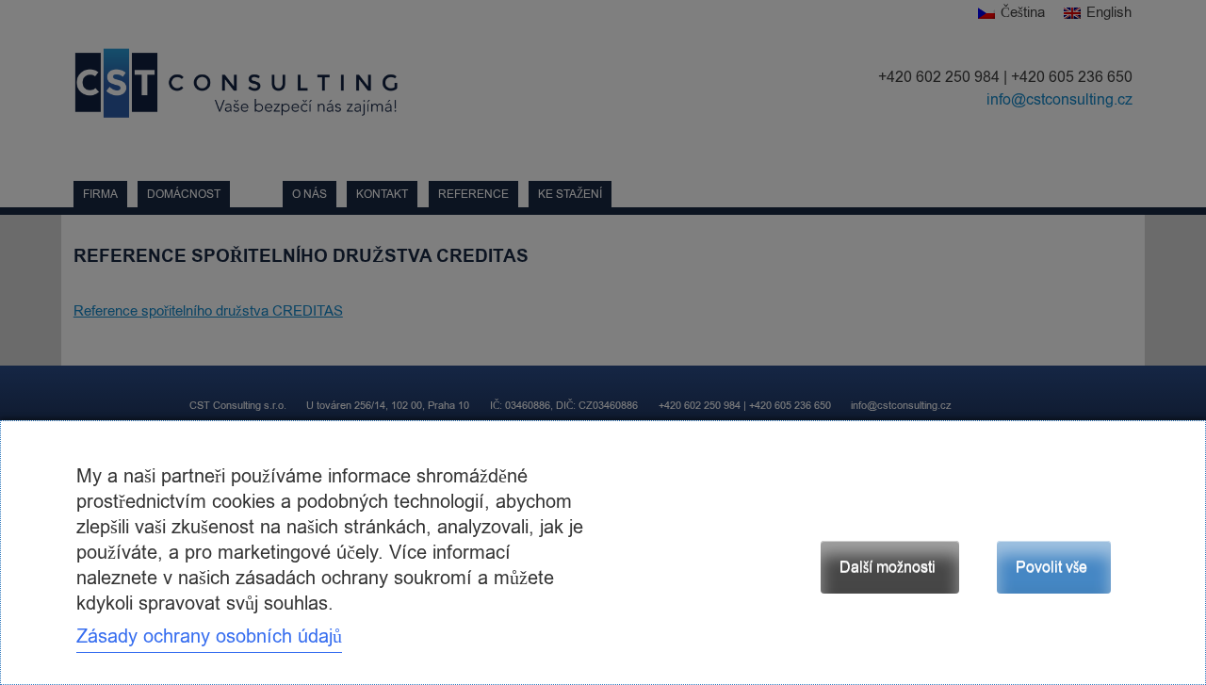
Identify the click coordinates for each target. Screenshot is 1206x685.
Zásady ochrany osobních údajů (209, 636)
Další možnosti (887, 567)
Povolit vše (1051, 567)
